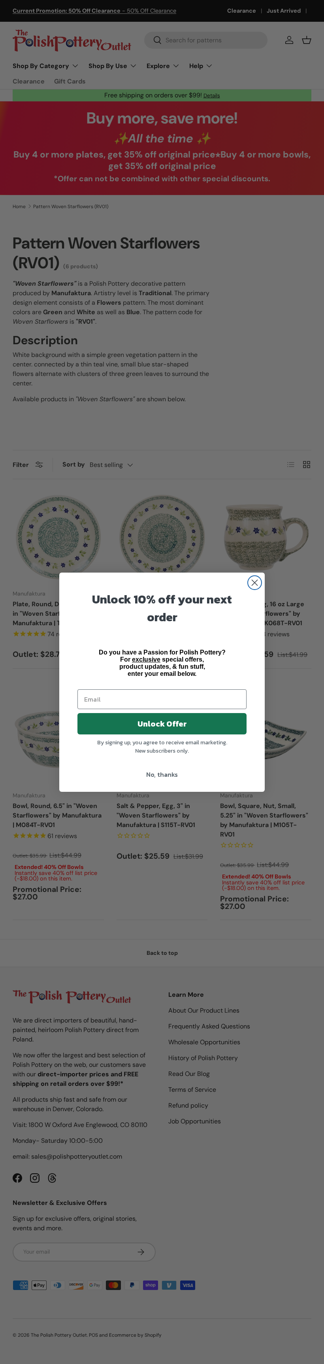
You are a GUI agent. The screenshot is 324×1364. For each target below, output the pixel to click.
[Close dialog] (255, 583)
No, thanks (162, 774)
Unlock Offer (162, 724)
